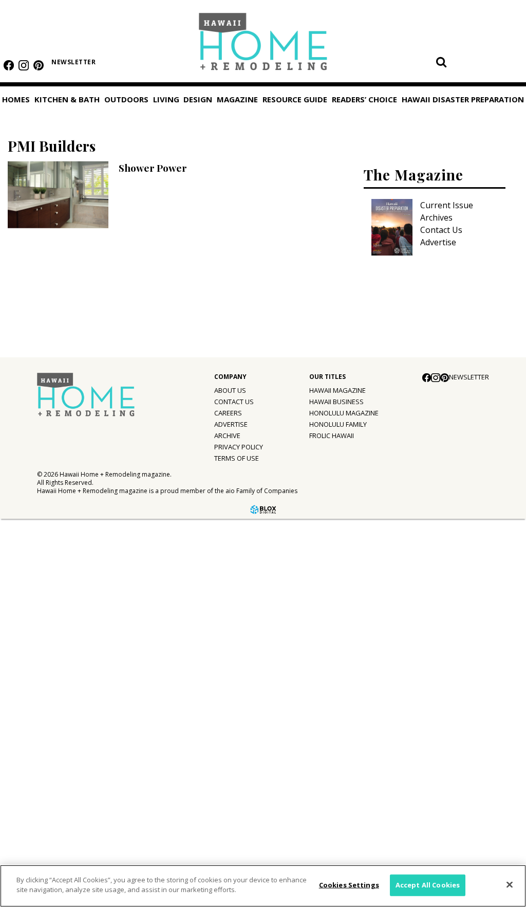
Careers (228, 413)
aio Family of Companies (261, 490)
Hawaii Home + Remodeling (263, 45)
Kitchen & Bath (67, 99)
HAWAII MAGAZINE (337, 390)
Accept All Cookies (428, 885)
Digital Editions (44, 645)
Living (166, 99)
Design (197, 99)
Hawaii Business (336, 401)
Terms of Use (236, 458)
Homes (16, 99)
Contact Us (441, 229)
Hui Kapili (33, 687)
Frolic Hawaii (331, 435)
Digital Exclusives (48, 729)
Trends (29, 558)
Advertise (438, 242)
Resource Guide (39, 751)
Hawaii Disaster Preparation (40, 805)
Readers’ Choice (39, 775)
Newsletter (73, 62)
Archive (227, 435)
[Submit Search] (441, 61)
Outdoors (126, 99)
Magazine (27, 622)
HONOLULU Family (338, 424)
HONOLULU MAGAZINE (344, 413)
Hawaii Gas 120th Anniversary (72, 708)
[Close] (509, 884)
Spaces (29, 600)
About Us (230, 390)
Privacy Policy (238, 446)
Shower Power (153, 167)
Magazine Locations (53, 666)
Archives (436, 217)
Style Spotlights (47, 579)
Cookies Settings (349, 885)
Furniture (33, 537)
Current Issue (446, 205)
